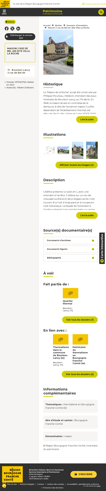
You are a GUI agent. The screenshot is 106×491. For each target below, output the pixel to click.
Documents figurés (57, 249)
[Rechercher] (101, 12)
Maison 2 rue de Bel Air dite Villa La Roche (68, 28)
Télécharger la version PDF (21, 36)
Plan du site (12, 484)
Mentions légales (27, 484)
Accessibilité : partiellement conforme (83, 484)
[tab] (70, 240)
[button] (7, 28)
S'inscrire (86, 474)
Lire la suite (87, 119)
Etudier (58, 25)
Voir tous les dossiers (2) (80, 374)
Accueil (47, 25)
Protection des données (53, 488)
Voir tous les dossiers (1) (80, 319)
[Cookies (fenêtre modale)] (4, 485)
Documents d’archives (59, 240)
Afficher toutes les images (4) (77, 165)
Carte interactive (102, 246)
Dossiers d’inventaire (77, 25)
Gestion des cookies (55, 484)
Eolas (98, 486)
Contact (40, 484)
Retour (11, 22)
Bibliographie (54, 258)
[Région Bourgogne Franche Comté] (5, 4)
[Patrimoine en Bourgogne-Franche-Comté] (53, 12)
